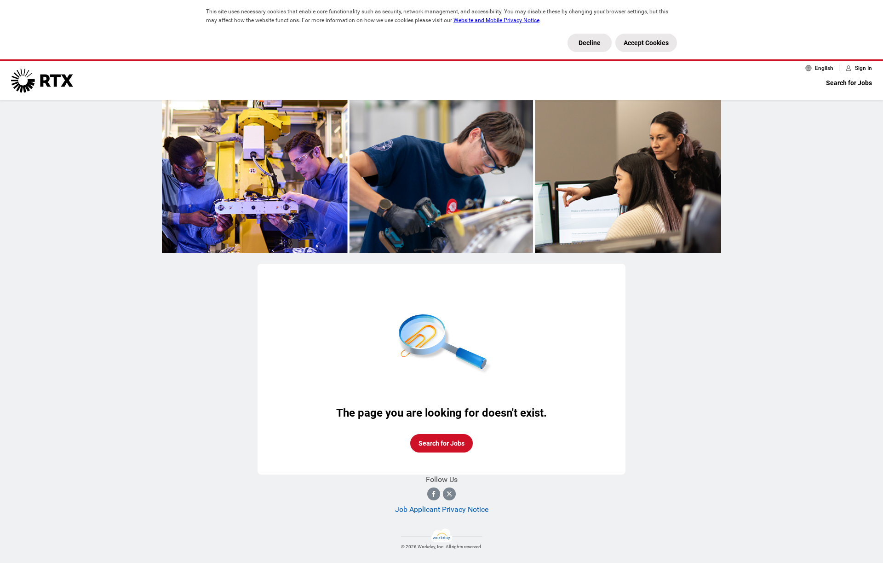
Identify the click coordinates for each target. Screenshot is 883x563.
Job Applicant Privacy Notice (441, 509)
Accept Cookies (646, 42)
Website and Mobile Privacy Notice (496, 20)
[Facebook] (433, 494)
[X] (449, 494)
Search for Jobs (849, 83)
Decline (590, 42)
